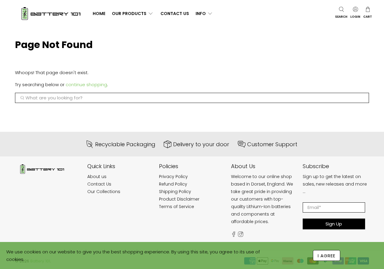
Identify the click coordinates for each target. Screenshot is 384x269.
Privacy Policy (173, 177)
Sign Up (334, 224)
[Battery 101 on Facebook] (233, 235)
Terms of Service (176, 207)
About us (96, 177)
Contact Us (174, 14)
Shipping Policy (175, 192)
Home (99, 14)
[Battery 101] (50, 14)
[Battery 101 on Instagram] (240, 235)
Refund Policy (173, 184)
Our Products (129, 14)
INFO (201, 14)
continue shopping (86, 84)
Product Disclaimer (179, 199)
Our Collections (103, 192)
